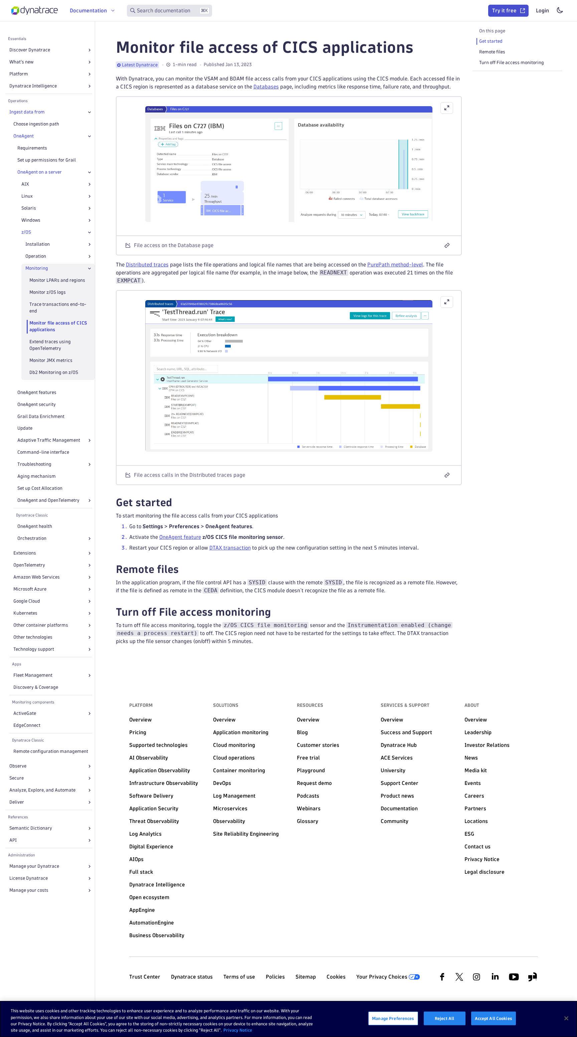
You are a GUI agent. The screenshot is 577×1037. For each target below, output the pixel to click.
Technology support (33, 649)
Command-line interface (43, 452)
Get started (491, 41)
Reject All (444, 1018)
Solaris (28, 208)
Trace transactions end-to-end (57, 307)
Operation (35, 256)
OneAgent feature (180, 537)
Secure (16, 778)
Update (24, 428)
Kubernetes (25, 613)
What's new (21, 62)
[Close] (89, 112)
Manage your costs (28, 890)
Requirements (32, 148)
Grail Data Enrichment (40, 416)
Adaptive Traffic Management (48, 440)
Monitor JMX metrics (50, 360)
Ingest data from (27, 112)
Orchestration (31, 538)
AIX (25, 184)
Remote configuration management (50, 751)
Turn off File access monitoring (511, 62)
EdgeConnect (26, 725)
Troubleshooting (34, 464)
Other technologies (32, 637)
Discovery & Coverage (35, 687)
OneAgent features (36, 392)
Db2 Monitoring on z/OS (53, 372)
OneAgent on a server (39, 172)
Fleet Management (32, 675)
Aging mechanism (36, 476)
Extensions (24, 553)
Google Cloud (26, 601)
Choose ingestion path (36, 124)
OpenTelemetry (29, 565)
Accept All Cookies (493, 1018)
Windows (30, 220)
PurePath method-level (395, 264)
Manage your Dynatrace (34, 866)
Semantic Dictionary (30, 828)
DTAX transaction (230, 547)
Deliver (16, 802)
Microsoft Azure (29, 589)
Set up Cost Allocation (39, 488)
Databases (266, 86)
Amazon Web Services (36, 577)
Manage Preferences (393, 1018)
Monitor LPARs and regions (57, 280)
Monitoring (36, 268)
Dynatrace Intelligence (33, 86)
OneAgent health (34, 526)
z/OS (26, 232)
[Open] (89, 50)
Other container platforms (40, 625)
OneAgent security (36, 404)
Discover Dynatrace (29, 50)
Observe (17, 766)
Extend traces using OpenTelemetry (50, 345)
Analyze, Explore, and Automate (42, 790)
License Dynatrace (28, 878)
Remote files (492, 52)
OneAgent (23, 136)
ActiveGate (24, 713)
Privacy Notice (237, 1030)
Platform (18, 74)
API (13, 840)
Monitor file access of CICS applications (58, 326)
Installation (37, 244)
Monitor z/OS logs (47, 292)
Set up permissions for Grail (46, 160)
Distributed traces (147, 264)
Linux (27, 196)
